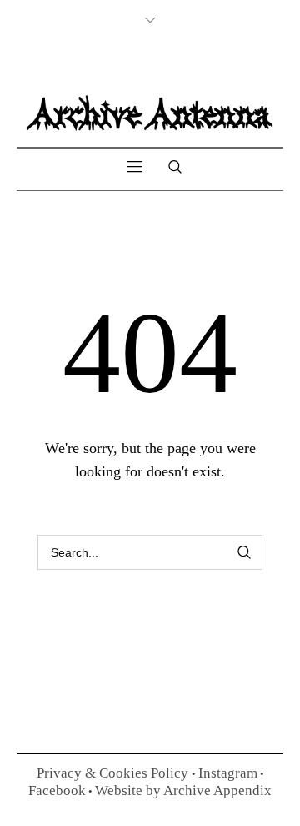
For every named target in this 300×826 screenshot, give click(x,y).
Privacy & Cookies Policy (114, 773)
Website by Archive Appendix (183, 790)
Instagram (228, 773)
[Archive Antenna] (150, 112)
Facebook (57, 790)
